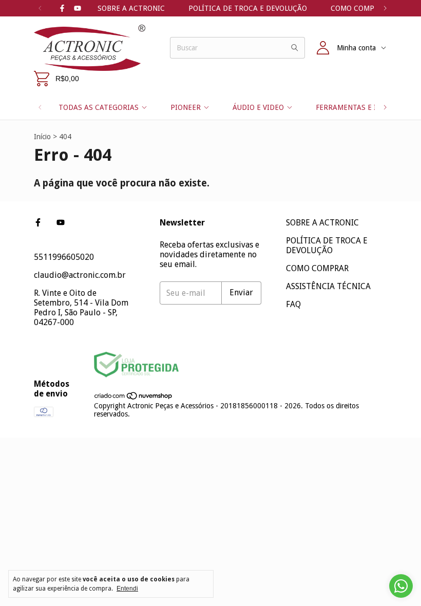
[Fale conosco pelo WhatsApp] (401, 586)
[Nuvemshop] (134, 397)
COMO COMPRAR (359, 8)
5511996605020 (64, 257)
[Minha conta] (323, 47)
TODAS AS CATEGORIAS (99, 107)
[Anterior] (40, 8)
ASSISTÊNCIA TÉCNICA (328, 286)
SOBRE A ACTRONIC (131, 8)
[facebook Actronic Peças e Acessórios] (62, 8)
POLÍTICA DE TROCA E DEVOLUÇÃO (247, 8)
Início (42, 136)
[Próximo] (385, 8)
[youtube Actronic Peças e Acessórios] (77, 8)
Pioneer (185, 107)
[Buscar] (294, 48)
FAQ (293, 304)
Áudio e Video (258, 107)
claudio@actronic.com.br (80, 275)
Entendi (127, 588)
